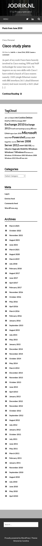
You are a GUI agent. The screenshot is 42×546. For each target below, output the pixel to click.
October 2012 (15, 411)
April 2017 (13, 283)
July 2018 (13, 264)
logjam (12, 133)
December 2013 (16, 373)
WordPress (20, 158)
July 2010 (13, 482)
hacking (21, 129)
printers (28, 138)
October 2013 (15, 382)
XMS (26, 158)
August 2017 (14, 273)
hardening (27, 129)
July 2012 (13, 425)
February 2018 (15, 268)
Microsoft (29, 133)
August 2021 (14, 240)
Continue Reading (12, 93)
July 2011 (13, 439)
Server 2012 (12, 145)
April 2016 (13, 306)
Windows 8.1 (29, 152)
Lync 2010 (18, 133)
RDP (33, 138)
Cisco (4, 40)
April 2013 (13, 392)
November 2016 (16, 292)
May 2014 (13, 363)
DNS (13, 121)
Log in (7, 194)
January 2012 (15, 429)
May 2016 (13, 301)
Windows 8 (20, 152)
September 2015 (16, 325)
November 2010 (16, 467)
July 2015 (13, 335)
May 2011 (13, 448)
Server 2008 (24, 141)
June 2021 (13, 245)
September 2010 (16, 472)
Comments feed (11, 203)
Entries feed (10, 198)
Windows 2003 (19, 155)
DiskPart (8, 121)
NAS (6, 138)
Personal (11, 40)
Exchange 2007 (20, 121)
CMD (16, 118)
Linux (7, 133)
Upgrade (16, 149)
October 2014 (15, 358)
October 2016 (15, 297)
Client (12, 118)
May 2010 (13, 491)
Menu (5, 19)
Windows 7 (10, 152)
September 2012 (16, 415)
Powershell (18, 137)
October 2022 (15, 230)
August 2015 (14, 330)
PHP (10, 138)
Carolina (25, 541)
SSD (26, 145)
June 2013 (13, 387)
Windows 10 (9, 155)
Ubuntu (8, 149)
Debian (29, 117)
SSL (30, 145)
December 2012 (16, 401)
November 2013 (16, 377)
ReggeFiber (8, 142)
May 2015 (13, 339)
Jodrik (12, 52)
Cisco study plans (16, 46)
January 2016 (15, 320)
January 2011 (15, 463)
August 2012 (14, 420)
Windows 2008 (31, 155)
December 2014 (16, 349)
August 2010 (14, 477)
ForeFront (14, 129)
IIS (32, 128)
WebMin (24, 149)
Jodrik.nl (21, 5)
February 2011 (15, 458)
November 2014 (16, 354)
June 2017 (13, 278)
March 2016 (14, 311)
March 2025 (14, 226)
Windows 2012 (10, 158)
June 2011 (13, 444)
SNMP (21, 146)
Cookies (21, 117)
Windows (32, 149)
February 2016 (15, 316)
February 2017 (15, 287)
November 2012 (16, 406)
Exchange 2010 (15, 124)
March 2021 (14, 249)
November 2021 (16, 235)
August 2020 (14, 254)
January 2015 (15, 344)
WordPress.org (11, 208)
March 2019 (14, 259)
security (14, 142)
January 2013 (15, 396)
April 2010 (13, 496)
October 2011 (15, 434)
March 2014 (14, 368)
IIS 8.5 (35, 129)
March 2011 (14, 453)
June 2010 (13, 486)
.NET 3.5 (7, 118)
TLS (33, 145)
